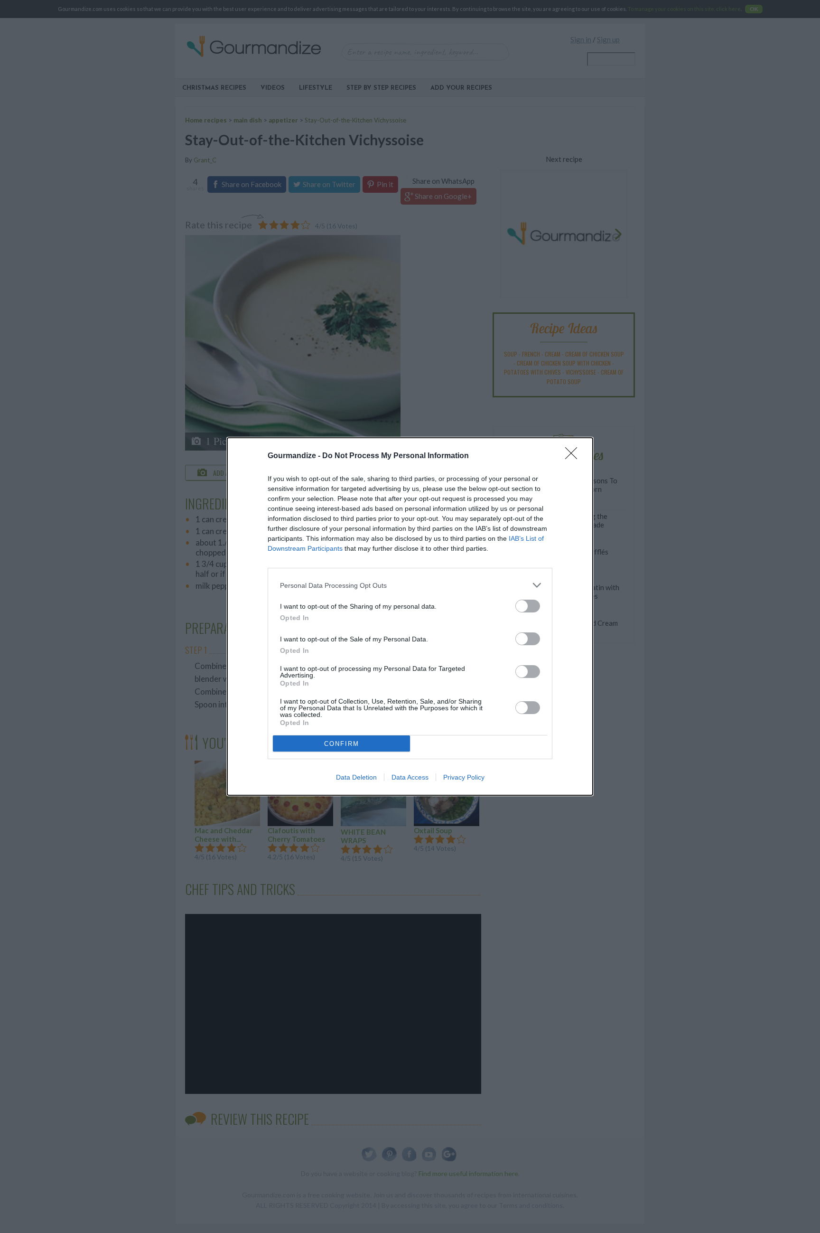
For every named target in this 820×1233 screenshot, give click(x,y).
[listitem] (410, 585)
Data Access (410, 777)
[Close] (574, 456)
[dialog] (410, 616)
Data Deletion (356, 777)
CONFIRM (341, 743)
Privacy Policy (464, 777)
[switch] (527, 606)
